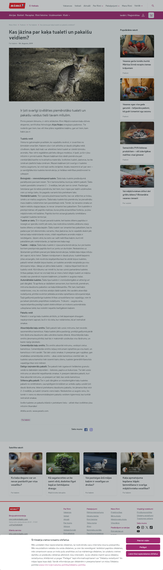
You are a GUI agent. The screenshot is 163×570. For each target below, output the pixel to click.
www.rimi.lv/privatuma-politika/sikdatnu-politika (62, 564)
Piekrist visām (143, 540)
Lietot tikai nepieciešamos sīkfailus (143, 554)
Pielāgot (143, 547)
